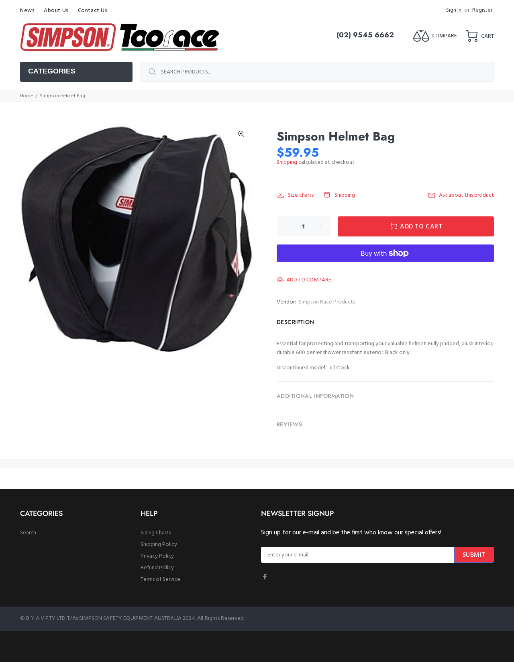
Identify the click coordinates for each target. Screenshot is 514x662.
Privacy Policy (157, 556)
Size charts (301, 195)
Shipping (287, 162)
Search (28, 533)
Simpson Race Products (327, 302)
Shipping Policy (159, 544)
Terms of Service (160, 579)
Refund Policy (157, 567)
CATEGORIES (51, 71)
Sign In (453, 10)
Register (482, 10)
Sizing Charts (156, 533)
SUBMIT (474, 555)
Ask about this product (466, 195)
